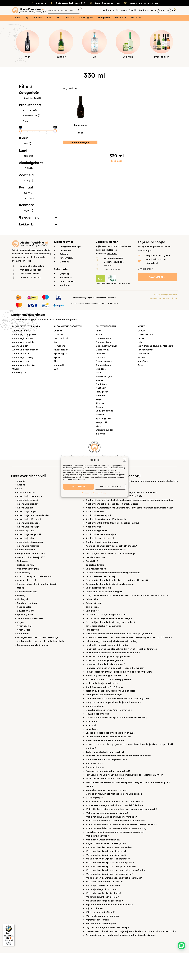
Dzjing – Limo (92, 599)
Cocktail (58, 334)
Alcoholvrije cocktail (27, 500)
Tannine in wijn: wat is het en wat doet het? (108, 771)
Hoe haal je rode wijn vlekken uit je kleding (107, 645)
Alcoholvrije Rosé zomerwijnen (101, 534)
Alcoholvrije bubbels (22, 338)
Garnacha (101, 357)
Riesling (100, 403)
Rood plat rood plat (27, 603)
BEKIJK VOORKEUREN (110, 486)
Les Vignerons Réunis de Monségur (155, 345)
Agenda (21, 481)
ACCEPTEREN (78, 486)
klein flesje (30, 198)
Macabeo (101, 368)
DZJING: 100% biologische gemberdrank (106, 614)
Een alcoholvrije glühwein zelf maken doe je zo (109, 618)
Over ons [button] (120, 10)
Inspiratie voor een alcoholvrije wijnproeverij (108, 679)
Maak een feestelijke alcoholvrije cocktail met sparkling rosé (117, 698)
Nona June (91, 721)
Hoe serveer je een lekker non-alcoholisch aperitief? (113, 652)
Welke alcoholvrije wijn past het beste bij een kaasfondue (115, 870)
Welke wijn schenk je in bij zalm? (102, 896)
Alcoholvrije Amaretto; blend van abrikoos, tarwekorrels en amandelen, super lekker (129, 507)
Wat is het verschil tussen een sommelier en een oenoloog (116, 828)
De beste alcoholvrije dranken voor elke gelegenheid (113, 572)
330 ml (29, 192)
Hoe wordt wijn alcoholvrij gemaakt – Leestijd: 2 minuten (115, 668)
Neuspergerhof (145, 349)
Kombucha (30, 110)
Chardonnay (102, 349)
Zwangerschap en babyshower (33, 645)
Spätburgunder (104, 418)
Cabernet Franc (104, 342)
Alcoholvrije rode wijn (23, 357)
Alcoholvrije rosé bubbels (25, 349)
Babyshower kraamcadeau (31, 553)
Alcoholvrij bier (20, 330)
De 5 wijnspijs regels (96, 568)
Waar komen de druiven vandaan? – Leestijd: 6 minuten (114, 801)
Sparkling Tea (86, 17)
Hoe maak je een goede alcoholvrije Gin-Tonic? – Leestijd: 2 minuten (121, 648)
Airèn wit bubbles (26, 492)
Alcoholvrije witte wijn (23, 365)
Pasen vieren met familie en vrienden (105, 740)
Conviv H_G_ (93, 561)
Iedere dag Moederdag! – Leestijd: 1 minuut (108, 675)
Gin (58, 17)
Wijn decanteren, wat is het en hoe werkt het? (109, 904)
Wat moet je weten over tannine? (103, 839)
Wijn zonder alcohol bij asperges (102, 916)
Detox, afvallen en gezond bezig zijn (104, 591)
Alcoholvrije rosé (20, 361)
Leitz (140, 342)
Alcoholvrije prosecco (28, 522)
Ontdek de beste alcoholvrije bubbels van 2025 (110, 732)
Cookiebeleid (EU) (26, 580)
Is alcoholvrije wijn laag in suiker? (103, 683)
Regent (99, 399)
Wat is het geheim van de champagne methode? (111, 816)
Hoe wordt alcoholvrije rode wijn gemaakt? (108, 656)
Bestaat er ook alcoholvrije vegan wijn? (106, 549)
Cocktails (69, 17)
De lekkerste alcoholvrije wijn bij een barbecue (109, 584)
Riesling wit (23, 599)
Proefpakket (104, 17)
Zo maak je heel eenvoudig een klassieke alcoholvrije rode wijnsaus (121, 935)
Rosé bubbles (24, 606)
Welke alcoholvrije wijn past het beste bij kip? (109, 874)
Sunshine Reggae (95, 767)
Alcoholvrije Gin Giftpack (98, 515)
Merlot (99, 372)
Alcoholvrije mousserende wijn (33, 515)
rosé (27, 143)
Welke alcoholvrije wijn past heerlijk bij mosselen (111, 866)
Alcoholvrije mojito (27, 511)
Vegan (20, 622)
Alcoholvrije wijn (20, 353)
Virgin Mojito (23, 629)
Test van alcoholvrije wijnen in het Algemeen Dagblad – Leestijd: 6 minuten (124, 774)
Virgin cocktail (24, 625)
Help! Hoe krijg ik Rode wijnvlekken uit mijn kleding (111, 641)
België (28, 155)
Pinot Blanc (101, 384)
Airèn (19, 488)
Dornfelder (101, 353)
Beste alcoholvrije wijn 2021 (31, 557)
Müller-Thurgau (104, 376)
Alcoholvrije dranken (27, 503)
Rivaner (99, 407)
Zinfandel (100, 433)
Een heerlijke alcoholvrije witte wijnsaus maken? (110, 622)
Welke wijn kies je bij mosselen (101, 889)
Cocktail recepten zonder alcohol (34, 576)
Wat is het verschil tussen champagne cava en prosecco (115, 820)
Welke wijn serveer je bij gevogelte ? (104, 900)
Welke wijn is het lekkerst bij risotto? (104, 881)
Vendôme (143, 361)
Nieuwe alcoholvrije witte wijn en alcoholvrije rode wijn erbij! (116, 717)
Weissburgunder (104, 429)
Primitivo (100, 395)
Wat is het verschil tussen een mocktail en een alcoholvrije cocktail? (121, 824)
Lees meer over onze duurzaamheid (113, 283)
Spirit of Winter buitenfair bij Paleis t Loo (106, 759)
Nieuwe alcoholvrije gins (98, 713)
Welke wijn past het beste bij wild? (103, 893)
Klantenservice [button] (146, 10)
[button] (124, 460)
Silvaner (100, 414)
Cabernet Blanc (104, 338)
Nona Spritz (92, 725)
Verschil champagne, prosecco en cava (106, 790)
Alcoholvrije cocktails (23, 342)
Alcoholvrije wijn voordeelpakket (102, 542)
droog (28, 180)
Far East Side (92, 629)
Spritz (57, 357)
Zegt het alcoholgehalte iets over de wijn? (107, 927)
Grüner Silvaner (104, 365)
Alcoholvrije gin (20, 345)
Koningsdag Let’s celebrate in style (104, 694)
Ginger (15, 368)
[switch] (8, 943)
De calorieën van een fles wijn (101, 576)
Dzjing (141, 338)
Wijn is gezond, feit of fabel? (100, 912)
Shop (17, 17)
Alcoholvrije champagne (30, 496)
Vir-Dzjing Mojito (94, 797)
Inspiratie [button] (106, 10)
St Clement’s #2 (94, 763)
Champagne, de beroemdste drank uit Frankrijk (110, 553)
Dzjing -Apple (93, 606)
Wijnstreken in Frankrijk (97, 919)
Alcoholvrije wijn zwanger (30, 542)
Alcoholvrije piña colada (29, 519)
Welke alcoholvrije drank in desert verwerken (109, 847)
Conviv (141, 330)
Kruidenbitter (61, 349)
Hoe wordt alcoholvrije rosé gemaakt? (105, 660)
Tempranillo (102, 422)
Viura (98, 426)
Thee (27, 121)
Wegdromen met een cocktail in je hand (106, 843)
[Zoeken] (78, 10)
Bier (49, 17)
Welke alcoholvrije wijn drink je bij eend (106, 851)
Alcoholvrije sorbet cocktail (100, 538)
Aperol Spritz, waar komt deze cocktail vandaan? (111, 545)
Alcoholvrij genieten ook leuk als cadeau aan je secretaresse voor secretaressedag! (129, 500)
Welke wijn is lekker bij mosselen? (103, 885)
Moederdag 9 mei (95, 706)
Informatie (61, 269)
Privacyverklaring (99, 493)
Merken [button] (134, 17)
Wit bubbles (23, 633)
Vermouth (59, 365)
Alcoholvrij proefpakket (24, 334)
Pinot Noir (101, 387)
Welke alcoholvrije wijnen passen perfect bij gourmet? (114, 877)
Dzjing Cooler (92, 610)
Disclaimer (112, 298)
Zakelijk (133, 10)
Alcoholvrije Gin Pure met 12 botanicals (106, 519)
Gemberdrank (61, 338)
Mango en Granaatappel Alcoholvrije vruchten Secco (113, 702)
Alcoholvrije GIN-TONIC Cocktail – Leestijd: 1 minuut (112, 522)
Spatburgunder (25, 614)
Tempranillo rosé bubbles (30, 618)
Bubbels (38, 17)
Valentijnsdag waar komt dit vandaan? (106, 778)
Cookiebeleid (87, 493)
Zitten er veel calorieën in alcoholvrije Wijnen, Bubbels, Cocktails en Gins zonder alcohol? (132, 931)
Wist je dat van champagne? (101, 923)
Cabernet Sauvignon (106, 345)
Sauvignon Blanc (104, 410)
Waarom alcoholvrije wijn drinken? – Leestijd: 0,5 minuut (115, 805)
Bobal (99, 334)
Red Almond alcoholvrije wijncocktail (105, 752)
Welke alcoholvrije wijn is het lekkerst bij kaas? (110, 862)
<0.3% (28, 168)
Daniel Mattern (145, 334)
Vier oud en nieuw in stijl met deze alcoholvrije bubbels (114, 793)
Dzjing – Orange (94, 603)
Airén (98, 330)
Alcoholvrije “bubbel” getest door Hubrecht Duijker (112, 503)
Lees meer (116, 161)
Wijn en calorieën (94, 908)
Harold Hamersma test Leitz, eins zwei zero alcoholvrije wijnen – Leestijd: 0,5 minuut (129, 637)
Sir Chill (141, 357)
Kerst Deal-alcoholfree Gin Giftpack (104, 687)
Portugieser (102, 391)
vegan (28, 210)
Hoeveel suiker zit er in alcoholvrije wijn (37, 584)
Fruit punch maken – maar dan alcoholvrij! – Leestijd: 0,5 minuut (119, 633)
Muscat (100, 380)
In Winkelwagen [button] (80, 142)
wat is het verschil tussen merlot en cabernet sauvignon (115, 832)
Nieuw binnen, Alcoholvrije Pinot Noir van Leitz (109, 710)
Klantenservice (63, 241)
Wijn (27, 17)
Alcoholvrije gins (94, 526)
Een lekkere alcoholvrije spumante (103, 625)
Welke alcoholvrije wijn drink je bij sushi (106, 855)
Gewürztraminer (104, 361)
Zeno (140, 365)
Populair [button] (119, 17)
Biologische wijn (25, 564)
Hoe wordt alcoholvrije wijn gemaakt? (105, 664)
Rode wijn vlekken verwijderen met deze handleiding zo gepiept (118, 755)
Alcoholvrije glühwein (96, 530)
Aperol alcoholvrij (26, 549)
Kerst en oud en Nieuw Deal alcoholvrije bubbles (110, 690)
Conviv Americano (95, 557)
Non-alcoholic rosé (27, 591)
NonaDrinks (143, 353)
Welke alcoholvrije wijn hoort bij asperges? (108, 858)
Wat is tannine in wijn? (97, 835)
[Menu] (13, 925)
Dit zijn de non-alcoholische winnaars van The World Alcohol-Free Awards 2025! (127, 595)
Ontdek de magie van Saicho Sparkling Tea (108, 736)
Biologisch (22, 561)
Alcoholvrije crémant (96, 511)
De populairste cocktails (98, 587)
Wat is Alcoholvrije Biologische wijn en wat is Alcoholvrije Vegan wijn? (121, 809)
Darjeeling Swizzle (95, 564)
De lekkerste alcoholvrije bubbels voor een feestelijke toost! (117, 580)
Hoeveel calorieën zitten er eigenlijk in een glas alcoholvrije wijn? (119, 671)
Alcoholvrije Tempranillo (29, 534)
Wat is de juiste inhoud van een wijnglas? (107, 813)
